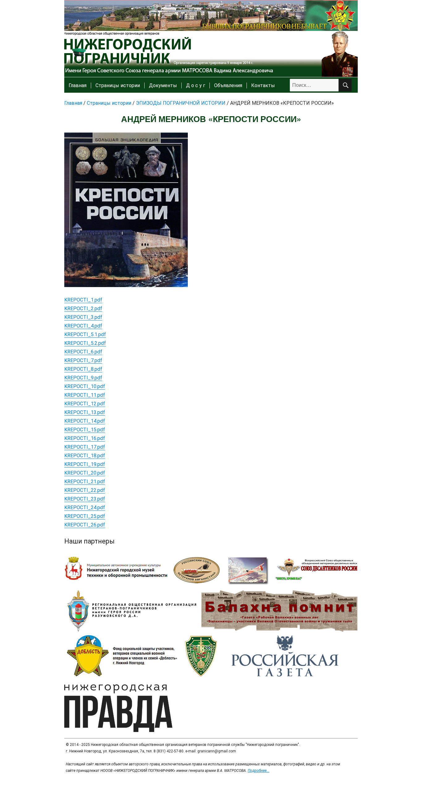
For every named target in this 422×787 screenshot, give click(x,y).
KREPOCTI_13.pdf (84, 412)
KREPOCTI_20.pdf (84, 473)
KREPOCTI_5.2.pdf (85, 343)
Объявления (228, 85)
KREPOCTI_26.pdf (84, 525)
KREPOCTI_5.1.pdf (85, 334)
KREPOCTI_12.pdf (84, 404)
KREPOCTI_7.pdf (83, 360)
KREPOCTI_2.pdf (83, 308)
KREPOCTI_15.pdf (84, 430)
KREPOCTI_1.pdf (83, 300)
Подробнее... (258, 770)
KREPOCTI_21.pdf (84, 481)
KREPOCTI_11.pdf (84, 395)
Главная (78, 85)
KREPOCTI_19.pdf (84, 464)
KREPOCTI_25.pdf (84, 516)
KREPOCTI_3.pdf (83, 317)
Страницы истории (117, 85)
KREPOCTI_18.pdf (84, 456)
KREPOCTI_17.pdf (84, 447)
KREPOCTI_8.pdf (83, 369)
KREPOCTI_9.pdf (83, 378)
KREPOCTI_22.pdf (84, 490)
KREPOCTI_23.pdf (84, 499)
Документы (163, 85)
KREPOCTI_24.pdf (84, 507)
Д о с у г (195, 85)
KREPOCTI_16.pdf (84, 438)
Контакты (263, 85)
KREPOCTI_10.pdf (84, 386)
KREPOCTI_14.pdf (84, 421)
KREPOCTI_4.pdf (83, 326)
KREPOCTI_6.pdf (83, 352)
